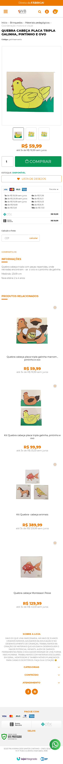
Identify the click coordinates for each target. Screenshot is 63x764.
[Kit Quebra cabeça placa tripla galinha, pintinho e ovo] (31, 419)
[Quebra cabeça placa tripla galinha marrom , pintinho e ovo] (31, 340)
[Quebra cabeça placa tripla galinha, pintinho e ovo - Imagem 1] (18, 134)
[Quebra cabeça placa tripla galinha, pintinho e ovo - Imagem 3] (44, 134)
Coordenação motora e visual (17, 25)
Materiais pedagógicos (37, 22)
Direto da (31, 2)
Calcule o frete (9, 231)
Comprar (40, 161)
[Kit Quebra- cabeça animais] (31, 497)
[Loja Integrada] (27, 759)
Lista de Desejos (34, 178)
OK (34, 238)
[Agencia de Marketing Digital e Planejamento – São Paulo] (44, 759)
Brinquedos (16, 22)
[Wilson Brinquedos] (22, 11)
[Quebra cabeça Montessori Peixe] (31, 576)
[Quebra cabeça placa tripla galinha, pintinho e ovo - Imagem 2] (31, 134)
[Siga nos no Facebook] (28, 692)
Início (4, 22)
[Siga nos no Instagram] (35, 692)
